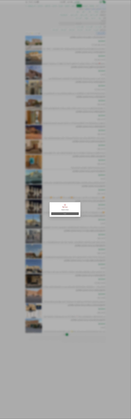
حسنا (65, 214)
